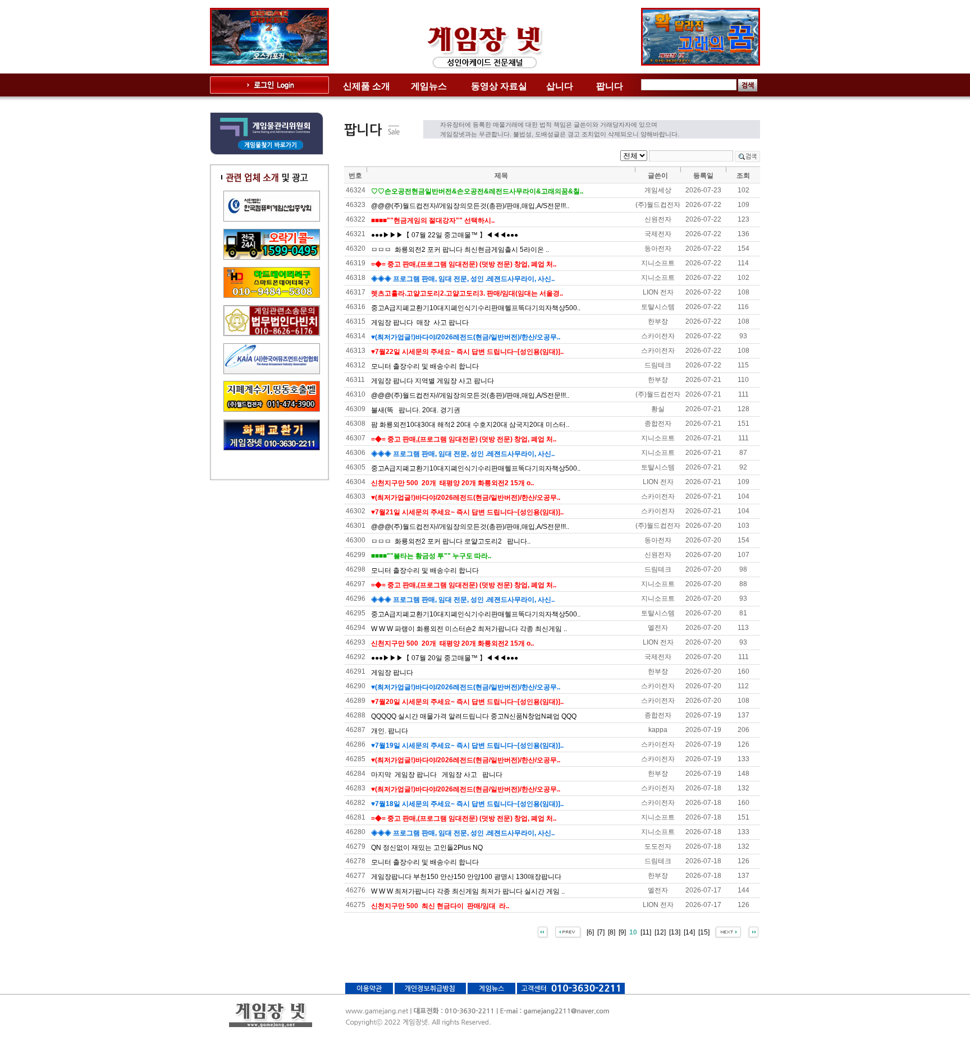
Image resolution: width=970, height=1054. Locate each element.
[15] (704, 932)
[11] (645, 932)
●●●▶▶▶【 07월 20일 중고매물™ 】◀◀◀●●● (444, 658)
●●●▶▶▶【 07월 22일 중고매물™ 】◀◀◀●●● (444, 235)
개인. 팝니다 (389, 731)
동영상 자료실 (499, 86)
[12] (660, 932)
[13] (674, 932)
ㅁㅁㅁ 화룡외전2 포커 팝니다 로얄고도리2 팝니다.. (450, 541)
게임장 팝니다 (392, 672)
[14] (689, 932)
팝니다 (609, 86)
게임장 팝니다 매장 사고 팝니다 (420, 322)
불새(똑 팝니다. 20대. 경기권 (415, 410)
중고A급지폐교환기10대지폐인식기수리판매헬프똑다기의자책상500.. (475, 308)
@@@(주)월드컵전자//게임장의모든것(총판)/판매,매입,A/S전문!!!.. (470, 206)
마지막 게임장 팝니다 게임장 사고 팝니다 (436, 775)
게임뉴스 (429, 86)
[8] (611, 932)
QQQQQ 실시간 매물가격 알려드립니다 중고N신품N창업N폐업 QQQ (473, 716)
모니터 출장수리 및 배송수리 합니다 (425, 366)
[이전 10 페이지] (568, 932)
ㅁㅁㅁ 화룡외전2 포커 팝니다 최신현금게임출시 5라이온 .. (460, 250)
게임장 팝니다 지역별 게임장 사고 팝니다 (432, 381)
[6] (590, 932)
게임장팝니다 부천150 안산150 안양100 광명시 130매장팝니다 (466, 877)
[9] (622, 932)
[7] (601, 932)
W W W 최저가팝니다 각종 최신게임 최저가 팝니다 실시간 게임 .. (468, 891)
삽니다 (559, 86)
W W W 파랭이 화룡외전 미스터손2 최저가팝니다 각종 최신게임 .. (469, 629)
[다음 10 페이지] (728, 932)
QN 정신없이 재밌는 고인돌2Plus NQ (427, 848)
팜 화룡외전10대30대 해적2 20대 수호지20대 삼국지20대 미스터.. (470, 425)
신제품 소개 (366, 86)
